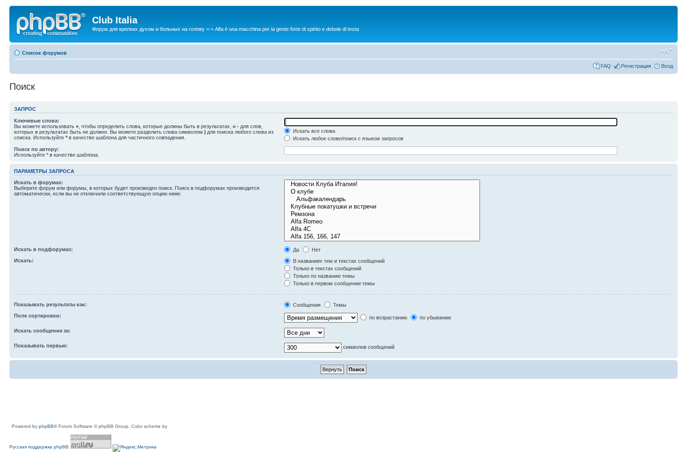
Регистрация (636, 66)
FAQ (606, 66)
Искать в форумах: (38, 182)
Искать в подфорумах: (43, 249)
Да (295, 250)
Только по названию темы (323, 276)
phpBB (46, 426)
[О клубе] (382, 191)
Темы (339, 305)
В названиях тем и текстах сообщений (338, 261)
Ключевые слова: (36, 120)
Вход (667, 66)
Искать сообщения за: (42, 330)
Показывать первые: (41, 345)
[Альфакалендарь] (382, 199)
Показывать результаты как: (50, 304)
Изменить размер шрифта (666, 51)
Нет (315, 250)
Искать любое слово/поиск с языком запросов (347, 138)
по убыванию (434, 317)
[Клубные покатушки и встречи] (382, 206)
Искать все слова (313, 131)
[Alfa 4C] (382, 229)
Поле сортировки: (37, 315)
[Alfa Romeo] (382, 221)
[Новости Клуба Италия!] (382, 184)
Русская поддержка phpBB (39, 446)
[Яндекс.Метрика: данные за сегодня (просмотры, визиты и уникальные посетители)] (135, 448)
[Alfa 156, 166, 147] (382, 236)
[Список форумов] (52, 23)
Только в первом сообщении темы (333, 283)
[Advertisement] (179, 402)
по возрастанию (387, 317)
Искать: (24, 260)
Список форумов (44, 53)
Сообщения (306, 305)
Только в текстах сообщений (326, 268)
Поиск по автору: (36, 149)
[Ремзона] (382, 214)
